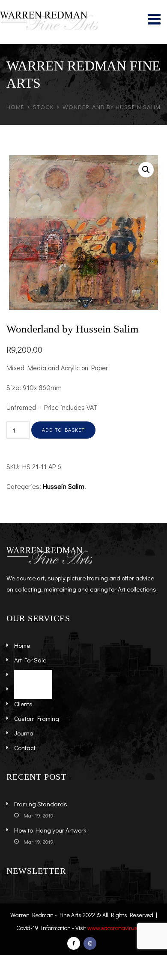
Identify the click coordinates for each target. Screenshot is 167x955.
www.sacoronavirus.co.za (119, 928)
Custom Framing (36, 718)
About (22, 689)
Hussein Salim (63, 486)
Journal (24, 733)
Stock (43, 107)
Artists (23, 674)
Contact (25, 747)
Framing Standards (40, 803)
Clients (23, 703)
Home (15, 107)
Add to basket (63, 429)
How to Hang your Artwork (50, 830)
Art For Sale (30, 660)
